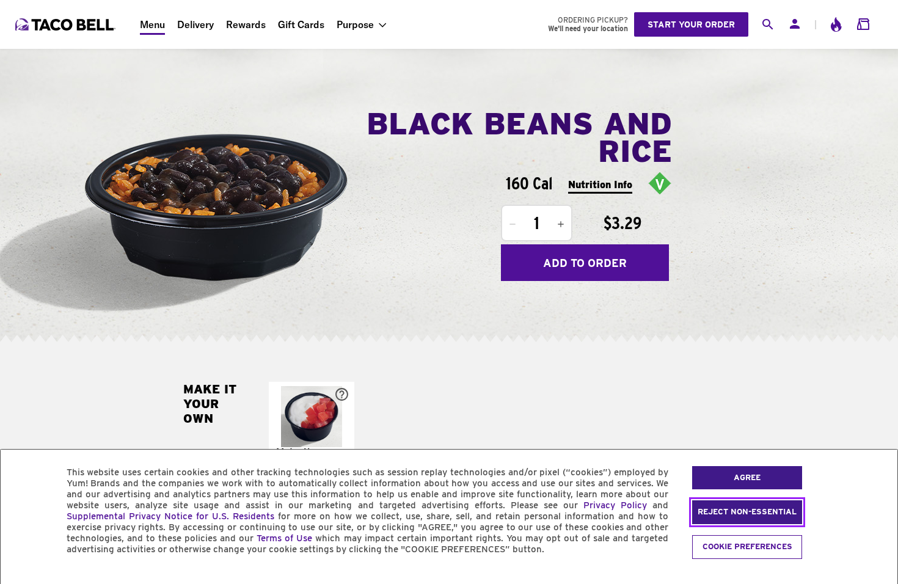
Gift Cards (301, 24)
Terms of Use (284, 538)
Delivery (195, 24)
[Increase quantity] (560, 224)
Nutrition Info (600, 185)
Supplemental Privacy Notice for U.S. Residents (170, 516)
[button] (311, 434)
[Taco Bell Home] (66, 24)
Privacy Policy (615, 505)
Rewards (246, 24)
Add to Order (585, 263)
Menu (152, 24)
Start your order (691, 24)
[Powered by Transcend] (20, 577)
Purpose (355, 24)
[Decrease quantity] (512, 224)
